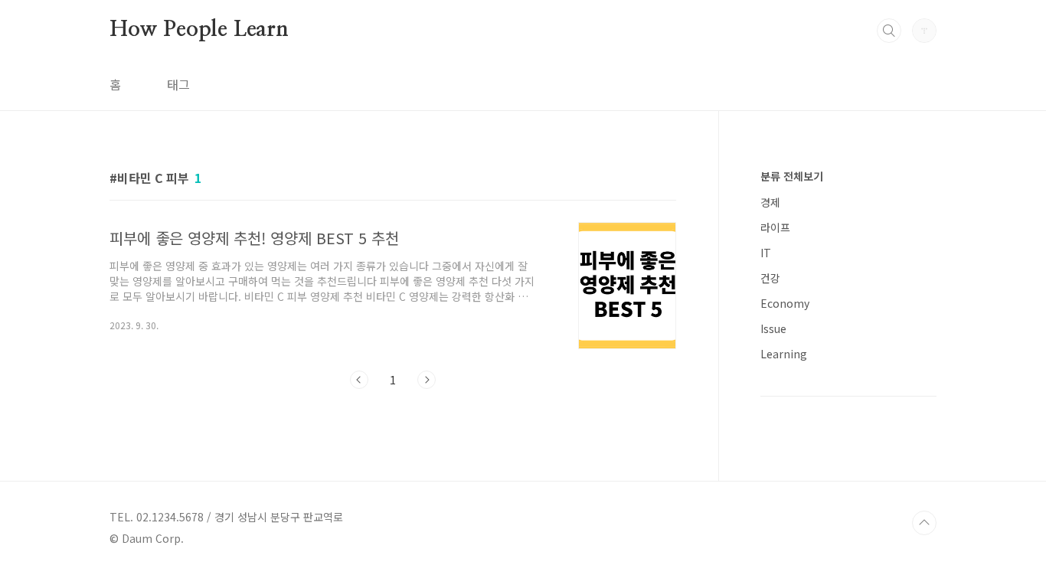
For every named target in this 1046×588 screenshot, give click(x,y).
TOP (924, 523)
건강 (770, 278)
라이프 (775, 227)
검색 (889, 30)
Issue (773, 328)
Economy (784, 303)
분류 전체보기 (791, 176)
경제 (770, 202)
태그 (178, 84)
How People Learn (199, 30)
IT (765, 252)
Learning (783, 353)
